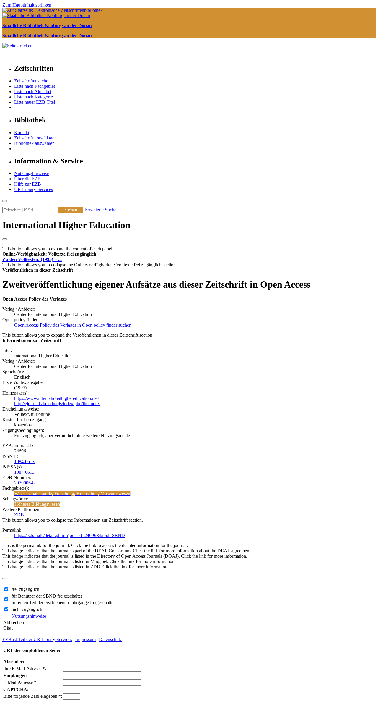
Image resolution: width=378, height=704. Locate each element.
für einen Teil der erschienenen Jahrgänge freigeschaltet (63, 602)
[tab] (189, 254)
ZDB (19, 514)
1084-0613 (24, 461)
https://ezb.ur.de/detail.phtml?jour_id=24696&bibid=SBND (69, 535)
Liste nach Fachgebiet (34, 86)
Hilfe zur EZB (27, 183)
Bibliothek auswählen (34, 143)
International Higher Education (66, 225)
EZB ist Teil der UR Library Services (37, 639)
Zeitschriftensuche (31, 80)
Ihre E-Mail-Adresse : (24, 668)
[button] (49, 254)
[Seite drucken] (17, 45)
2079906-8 (24, 482)
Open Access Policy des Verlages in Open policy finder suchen (72, 324)
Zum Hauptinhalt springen (26, 4)
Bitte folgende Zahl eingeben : (32, 696)
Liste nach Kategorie (33, 96)
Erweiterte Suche (100, 209)
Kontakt (21, 132)
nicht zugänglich (27, 609)
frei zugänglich (25, 589)
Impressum (85, 639)
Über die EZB (27, 178)
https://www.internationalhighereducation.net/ (56, 398)
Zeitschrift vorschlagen (35, 137)
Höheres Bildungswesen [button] (37, 504)
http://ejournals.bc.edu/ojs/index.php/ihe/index (57, 403)
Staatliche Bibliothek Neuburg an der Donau (47, 25)
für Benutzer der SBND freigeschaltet (47, 595)
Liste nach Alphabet (32, 91)
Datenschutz (110, 639)
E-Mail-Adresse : (20, 682)
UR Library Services (33, 189)
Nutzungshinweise (31, 173)
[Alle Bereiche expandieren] (4, 239)
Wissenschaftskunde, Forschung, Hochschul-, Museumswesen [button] (72, 493)
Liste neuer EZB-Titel (34, 102)
